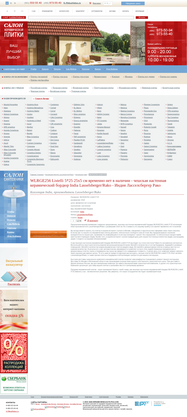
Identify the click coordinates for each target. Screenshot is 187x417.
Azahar (6, 161)
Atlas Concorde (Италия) (10, 154)
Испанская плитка (81, 88)
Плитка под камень (168, 77)
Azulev (29, 114)
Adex (6, 108)
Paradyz (124, 153)
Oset (122, 146)
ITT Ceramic (102, 121)
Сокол (169, 159)
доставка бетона (76, 404)
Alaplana (7, 111)
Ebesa (53, 153)
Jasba (99, 124)
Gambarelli (78, 143)
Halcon (100, 105)
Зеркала (45, 69)
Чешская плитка (38, 91)
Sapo (146, 153)
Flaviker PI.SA (79, 140)
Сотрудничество (104, 397)
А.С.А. (169, 143)
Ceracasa (31, 146)
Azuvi (29, 124)
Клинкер (116, 77)
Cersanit (53, 114)
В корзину (92, 220)
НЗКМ (169, 156)
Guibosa (77, 159)
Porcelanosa (149, 114)
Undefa (170, 130)
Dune (52, 150)
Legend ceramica (104, 150)
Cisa (52, 127)
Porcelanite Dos (150, 111)
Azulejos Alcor (32, 105)
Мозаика (129, 77)
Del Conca (54, 140)
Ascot (6, 143)
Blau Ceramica (33, 137)
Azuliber (30, 117)
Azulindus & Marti (34, 121)
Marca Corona (126, 114)
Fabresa (77, 130)
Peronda (124, 156)
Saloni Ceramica (150, 146)
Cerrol (52, 111)
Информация (144, 397)
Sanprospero (149, 150)
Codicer (53, 130)
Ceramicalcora (33, 156)
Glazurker (78, 153)
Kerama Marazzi (103, 127)
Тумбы (33, 69)
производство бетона (48, 404)
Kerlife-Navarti (103, 134)
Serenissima (149, 156)
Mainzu (123, 105)
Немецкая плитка (149, 88)
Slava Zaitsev (172, 108)
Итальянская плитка (127, 88)
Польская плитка (60, 88)
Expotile (77, 127)
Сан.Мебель (71, 69)
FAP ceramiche (80, 137)
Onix (122, 143)
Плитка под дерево (146, 77)
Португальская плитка (104, 88)
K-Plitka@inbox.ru (72, 3)
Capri (29, 140)
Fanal (76, 134)
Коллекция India (81, 174)
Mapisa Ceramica (128, 111)
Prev (32, 44)
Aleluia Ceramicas (11, 114)
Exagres (77, 124)
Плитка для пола (60, 77)
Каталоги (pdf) (74, 397)
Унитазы (85, 69)
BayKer (30, 127)
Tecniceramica (173, 121)
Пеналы (57, 69)
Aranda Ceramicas (11, 130)
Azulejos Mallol (33, 111)
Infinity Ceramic (103, 114)
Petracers (124, 159)
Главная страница (37, 174)
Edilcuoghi (54, 159)
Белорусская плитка (171, 88)
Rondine (147, 140)
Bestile (29, 134)
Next (141, 44)
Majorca (124, 108)
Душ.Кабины (112, 69)
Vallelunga (171, 134)
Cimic (52, 121)
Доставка (118, 397)
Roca (146, 130)
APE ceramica (9, 127)
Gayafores (78, 146)
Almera (6, 117)
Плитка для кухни (81, 77)
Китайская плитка (58, 91)
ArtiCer (6, 140)
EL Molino (78, 111)
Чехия (80, 218)
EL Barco (77, 108)
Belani (29, 130)
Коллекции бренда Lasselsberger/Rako (59, 174)
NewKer (124, 134)
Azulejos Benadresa (35, 108)
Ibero (99, 111)
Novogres (124, 140)
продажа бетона (63, 404)
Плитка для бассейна (40, 80)
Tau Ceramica (172, 117)
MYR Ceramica (127, 124)
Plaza (146, 108)
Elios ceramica (79, 114)
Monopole (125, 121)
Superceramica (173, 114)
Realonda (148, 124)
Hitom (99, 108)
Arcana (6, 134)
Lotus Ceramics (103, 156)
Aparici (6, 121)
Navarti (123, 127)
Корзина (97, 3)
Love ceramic (102, 159)
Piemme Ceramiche (152, 105)
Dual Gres (54, 146)
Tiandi (169, 124)
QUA (146, 121)
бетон (38, 404)
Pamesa (124, 150)
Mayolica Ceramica (128, 117)
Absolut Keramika (11, 105)
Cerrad (53, 108)
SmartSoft (157, 405)
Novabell (124, 137)
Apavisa (7, 124)
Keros (99, 137)
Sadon (146, 143)
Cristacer (54, 134)
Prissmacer (148, 117)
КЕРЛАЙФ (171, 150)
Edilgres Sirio (79, 105)
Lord (99, 153)
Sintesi (170, 105)
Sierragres (148, 159)
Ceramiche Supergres (36, 164)
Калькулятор (88, 397)
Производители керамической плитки (52, 397)
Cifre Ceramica (56, 117)
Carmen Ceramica (34, 143)
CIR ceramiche (56, 124)
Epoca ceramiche (81, 121)
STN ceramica (173, 111)
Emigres (77, 117)
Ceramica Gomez (34, 153)
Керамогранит (100, 77)
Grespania (78, 156)
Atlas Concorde (10, 150)
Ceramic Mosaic (33, 150)
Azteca (6, 164)
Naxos (123, 130)
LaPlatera (101, 140)
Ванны (98, 69)
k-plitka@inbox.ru (16, 17)
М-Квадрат (171, 153)
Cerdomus (54, 105)
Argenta (7, 137)
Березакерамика (174, 146)
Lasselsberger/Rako (105, 143)
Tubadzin (171, 127)
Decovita (53, 137)
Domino (53, 143)
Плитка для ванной (39, 77)
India (82, 212)
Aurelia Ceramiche (11, 158)
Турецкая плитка (78, 91)
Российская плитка (39, 88)
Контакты (130, 397)
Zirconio (170, 140)
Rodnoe (147, 137)
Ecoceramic (55, 156)
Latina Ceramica (103, 146)
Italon (99, 117)
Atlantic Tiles (9, 146)
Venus (169, 137)
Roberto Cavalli (150, 127)
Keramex (100, 130)
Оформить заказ (133, 3)
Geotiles (77, 150)
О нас (32, 397)
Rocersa (147, 134)
